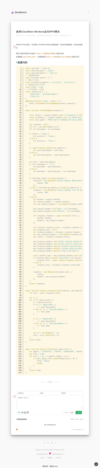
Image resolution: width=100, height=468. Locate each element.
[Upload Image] (25, 412)
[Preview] (28, 412)
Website (63, 393)
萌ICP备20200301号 (57, 454)
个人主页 (41, 457)
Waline (78, 429)
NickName (21, 393)
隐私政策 (50, 457)
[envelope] (52, 443)
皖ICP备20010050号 (42, 454)
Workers (43, 35)
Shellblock (21, 12)
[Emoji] (22, 412)
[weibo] (44, 443)
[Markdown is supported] (19, 412)
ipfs (40, 35)
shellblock (50, 450)
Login (71, 412)
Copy (81, 68)
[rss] (56, 443)
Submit (79, 412)
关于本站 (58, 457)
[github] (48, 443)
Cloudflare (49, 35)
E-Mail (41, 393)
